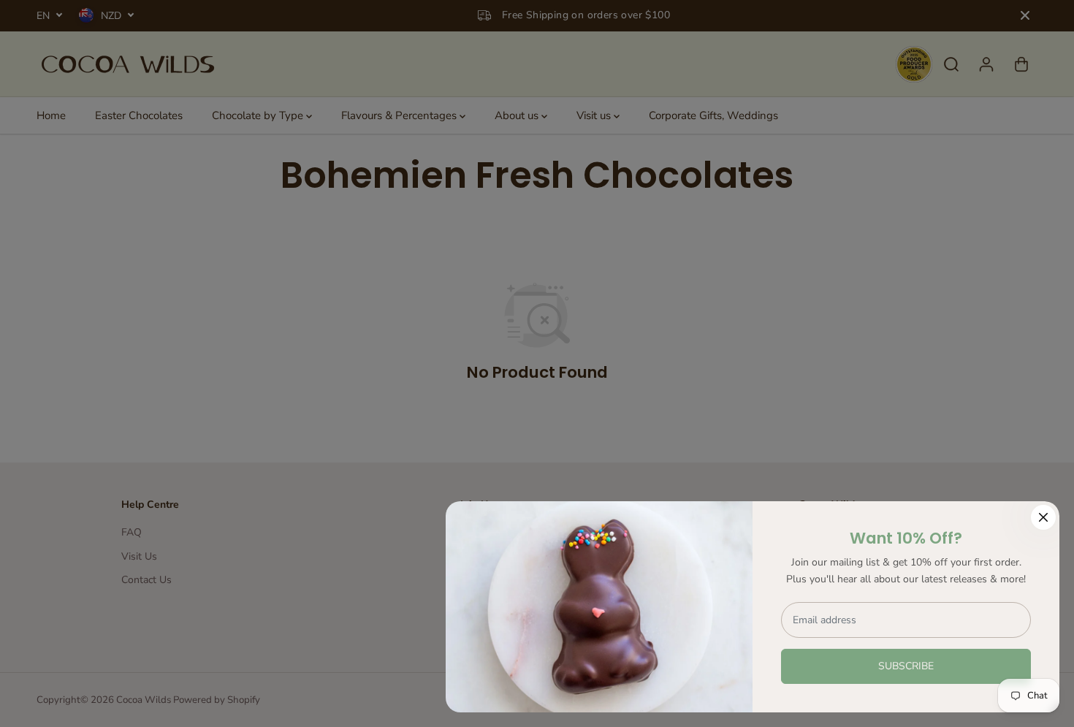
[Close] (1043, 517)
